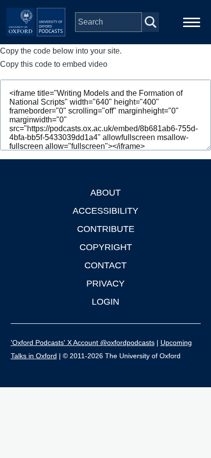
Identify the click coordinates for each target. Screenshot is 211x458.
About (105, 193)
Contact (105, 265)
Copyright (105, 247)
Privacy (105, 283)
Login (105, 302)
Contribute (105, 229)
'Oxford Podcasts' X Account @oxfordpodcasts (83, 342)
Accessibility (105, 211)
